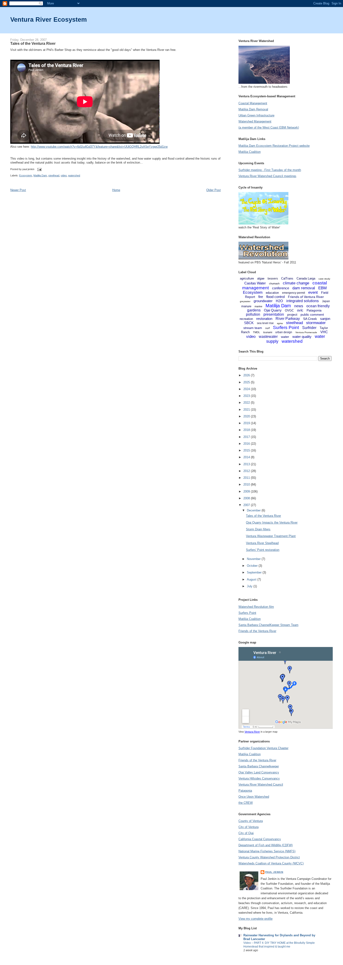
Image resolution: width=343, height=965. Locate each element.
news (298, 306)
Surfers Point (286, 327)
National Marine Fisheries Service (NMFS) (266, 851)
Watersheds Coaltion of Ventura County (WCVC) (271, 863)
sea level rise (265, 323)
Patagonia (314, 310)
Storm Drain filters (258, 529)
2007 (247, 505)
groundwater (263, 301)
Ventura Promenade (306, 332)
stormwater (316, 323)
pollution (253, 314)
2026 (247, 375)
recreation (246, 319)
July (250, 586)
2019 (247, 423)
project (292, 314)
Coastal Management (252, 103)
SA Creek (310, 319)
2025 (247, 382)
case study (324, 278)
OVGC (289, 310)
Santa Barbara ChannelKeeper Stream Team (268, 625)
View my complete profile (255, 918)
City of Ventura (248, 827)
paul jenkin (274, 872)
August (252, 579)
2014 (247, 457)
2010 (247, 484)
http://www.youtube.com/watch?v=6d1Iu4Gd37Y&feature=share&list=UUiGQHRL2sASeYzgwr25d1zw (99, 146)
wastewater (268, 337)
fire (260, 297)
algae (260, 278)
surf (267, 328)
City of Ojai (246, 833)
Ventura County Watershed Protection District (269, 857)
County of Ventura (250, 821)
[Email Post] (38, 169)
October (253, 565)
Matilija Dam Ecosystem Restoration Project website (274, 145)
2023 (247, 396)
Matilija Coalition (249, 152)
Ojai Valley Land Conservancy (258, 772)
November (254, 559)
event (313, 292)
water (285, 337)
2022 (247, 402)
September (254, 572)
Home (116, 190)
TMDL (256, 332)
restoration (264, 319)
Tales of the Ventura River (33, 43)
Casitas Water (255, 283)
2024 (247, 389)
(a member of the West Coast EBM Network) (268, 127)
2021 (247, 409)
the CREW (245, 802)
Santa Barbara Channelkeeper (258, 766)
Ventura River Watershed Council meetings (267, 176)
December (254, 510)
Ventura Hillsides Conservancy (259, 778)
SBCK (249, 323)
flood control (275, 297)
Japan (326, 301)
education (272, 292)
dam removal (303, 288)
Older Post (213, 190)
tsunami (267, 332)
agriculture (247, 278)
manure (246, 306)
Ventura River (252, 731)
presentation (273, 314)
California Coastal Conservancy (259, 839)
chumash (274, 283)
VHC (324, 332)
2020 (247, 416)
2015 (247, 450)
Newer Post (18, 190)
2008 (247, 498)
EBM (322, 288)
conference (280, 288)
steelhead (53, 175)
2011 (247, 477)
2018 (247, 430)
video (64, 175)
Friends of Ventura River (306, 297)
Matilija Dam (40, 175)
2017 (247, 437)
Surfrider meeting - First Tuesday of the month (269, 170)
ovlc (300, 310)
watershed (74, 175)
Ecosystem (25, 175)
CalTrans (287, 278)
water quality (302, 337)
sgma (280, 323)
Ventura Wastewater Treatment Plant (271, 536)
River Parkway (288, 319)
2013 (247, 464)
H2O (279, 301)
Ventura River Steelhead (262, 543)
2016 (247, 443)
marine (258, 306)
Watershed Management (254, 121)
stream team (252, 328)
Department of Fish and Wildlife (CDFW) (265, 845)
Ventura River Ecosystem (48, 19)
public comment (312, 314)
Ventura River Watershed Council (260, 784)
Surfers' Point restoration (262, 550)
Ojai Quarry (273, 310)
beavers (273, 278)
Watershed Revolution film (256, 606)
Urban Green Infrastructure (256, 115)
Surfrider (309, 328)
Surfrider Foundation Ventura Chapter (263, 748)
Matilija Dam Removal (253, 109)
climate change (296, 283)
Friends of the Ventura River (257, 631)
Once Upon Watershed (253, 796)
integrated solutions (302, 301)
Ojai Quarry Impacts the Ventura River (272, 522)
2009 (247, 491)
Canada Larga (306, 278)
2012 (247, 471)
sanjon (325, 319)
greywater (245, 301)
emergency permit (293, 292)
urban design (283, 332)
